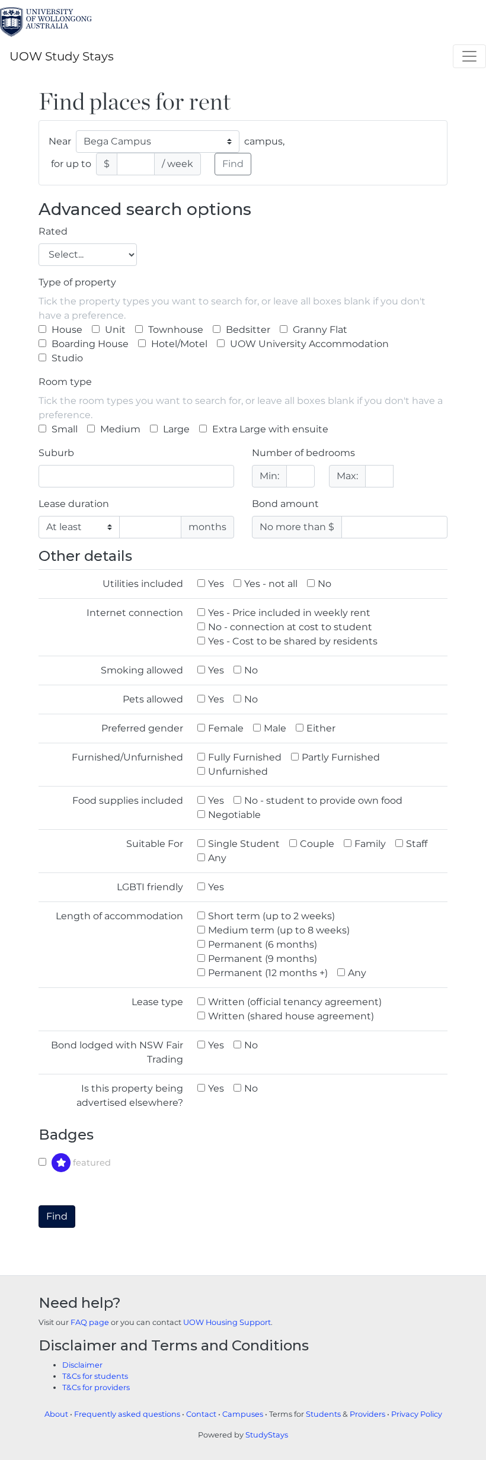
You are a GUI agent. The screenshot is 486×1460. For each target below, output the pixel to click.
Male (275, 728)
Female (226, 728)
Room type (65, 381)
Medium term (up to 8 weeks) (279, 930)
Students (323, 1414)
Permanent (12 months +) (268, 972)
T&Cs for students (95, 1376)
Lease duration (74, 503)
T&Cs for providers (96, 1387)
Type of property (77, 282)
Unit (114, 329)
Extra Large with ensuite (269, 429)
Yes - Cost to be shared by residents (293, 641)
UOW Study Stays (61, 56)
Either (320, 728)
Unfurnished (238, 771)
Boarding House (89, 343)
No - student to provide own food (323, 800)
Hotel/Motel (178, 343)
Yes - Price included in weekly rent (289, 612)
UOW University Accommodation (308, 343)
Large (175, 429)
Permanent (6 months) (262, 944)
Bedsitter (246, 329)
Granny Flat (318, 329)
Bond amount (285, 503)
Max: (347, 476)
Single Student (244, 843)
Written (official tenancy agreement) (295, 1001)
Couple (317, 843)
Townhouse (174, 329)
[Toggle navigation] (469, 56)
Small (63, 429)
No (324, 583)
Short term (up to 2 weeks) (271, 916)
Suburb (56, 452)
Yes (216, 583)
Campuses (242, 1414)
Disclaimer (82, 1364)
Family (370, 843)
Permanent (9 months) (262, 958)
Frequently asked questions (127, 1414)
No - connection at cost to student (290, 627)
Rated (53, 231)
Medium (119, 429)
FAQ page (90, 1322)
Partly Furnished (341, 757)
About (56, 1414)
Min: (269, 476)
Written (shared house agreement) (291, 1016)
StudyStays (266, 1434)
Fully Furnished (245, 757)
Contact (201, 1414)
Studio (66, 358)
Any (217, 858)
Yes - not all (271, 583)
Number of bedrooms (303, 452)
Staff (416, 843)
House (65, 329)
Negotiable (234, 814)
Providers (367, 1414)
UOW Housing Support (227, 1322)
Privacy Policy (416, 1414)
